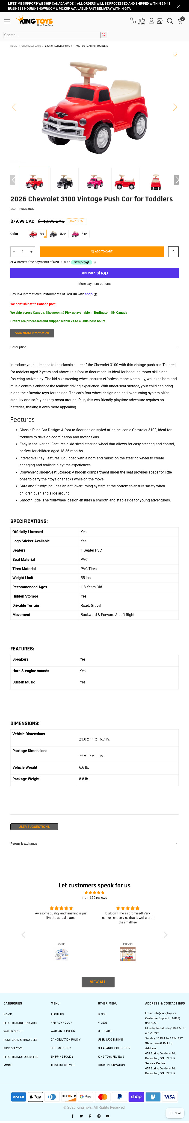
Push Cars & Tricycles (20, 1039)
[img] (94, 892)
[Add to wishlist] (173, 251)
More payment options (94, 283)
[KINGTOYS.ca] (34, 21)
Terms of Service (63, 1065)
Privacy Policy (61, 1022)
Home (7, 1014)
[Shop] (159, 21)
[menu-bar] (8, 21)
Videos (102, 1022)
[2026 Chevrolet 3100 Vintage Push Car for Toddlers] (64, 182)
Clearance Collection (114, 1048)
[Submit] (103, 35)
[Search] (170, 21)
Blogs (102, 1014)
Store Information (111, 1065)
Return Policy (61, 1048)
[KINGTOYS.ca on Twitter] (81, 1116)
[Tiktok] (116, 1116)
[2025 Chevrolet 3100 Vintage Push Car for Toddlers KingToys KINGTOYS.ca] (95, 182)
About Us (57, 1014)
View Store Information (32, 333)
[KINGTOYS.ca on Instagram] (99, 1116)
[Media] (175, 54)
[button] (13, 106)
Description (18, 347)
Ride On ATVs (13, 1048)
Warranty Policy (63, 1031)
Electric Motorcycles (20, 1057)
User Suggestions (34, 827)
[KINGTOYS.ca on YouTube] (107, 1116)
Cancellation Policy (65, 1039)
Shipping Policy (62, 1056)
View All (98, 982)
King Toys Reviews (111, 1056)
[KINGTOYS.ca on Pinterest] (90, 1116)
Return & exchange (23, 843)
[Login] (151, 21)
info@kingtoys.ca (165, 1013)
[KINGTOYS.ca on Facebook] (72, 1116)
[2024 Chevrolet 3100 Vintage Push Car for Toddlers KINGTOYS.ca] (94, 107)
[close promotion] (178, 6)
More (7, 1065)
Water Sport (13, 1031)
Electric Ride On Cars (20, 1023)
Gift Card (105, 1031)
